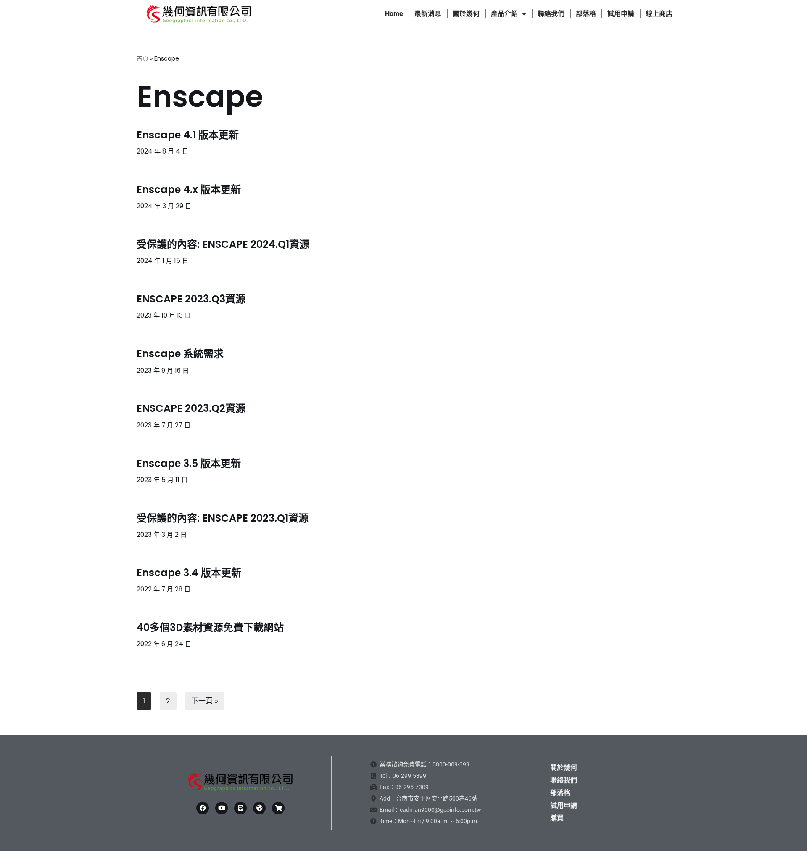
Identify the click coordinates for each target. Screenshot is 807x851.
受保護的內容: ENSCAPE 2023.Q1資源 (223, 518)
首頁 (142, 58)
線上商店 (659, 14)
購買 (557, 818)
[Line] (240, 808)
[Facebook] (202, 808)
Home (394, 14)
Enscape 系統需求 (180, 354)
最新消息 (427, 14)
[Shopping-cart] (278, 808)
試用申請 (620, 14)
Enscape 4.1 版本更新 (188, 135)
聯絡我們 (551, 14)
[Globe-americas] (259, 808)
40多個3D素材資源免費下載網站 (210, 627)
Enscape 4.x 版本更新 (189, 189)
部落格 (586, 14)
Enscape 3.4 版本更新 (189, 573)
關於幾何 (466, 14)
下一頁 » (204, 701)
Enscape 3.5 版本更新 (189, 463)
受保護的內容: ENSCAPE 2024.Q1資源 (223, 244)
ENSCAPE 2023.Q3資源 (191, 299)
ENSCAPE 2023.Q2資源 (191, 408)
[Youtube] (221, 808)
